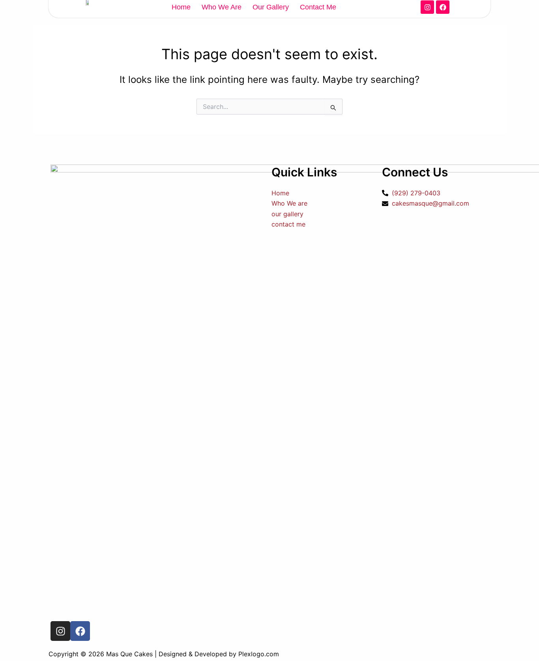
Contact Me (318, 7)
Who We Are (221, 7)
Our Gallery (271, 7)
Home (181, 7)
